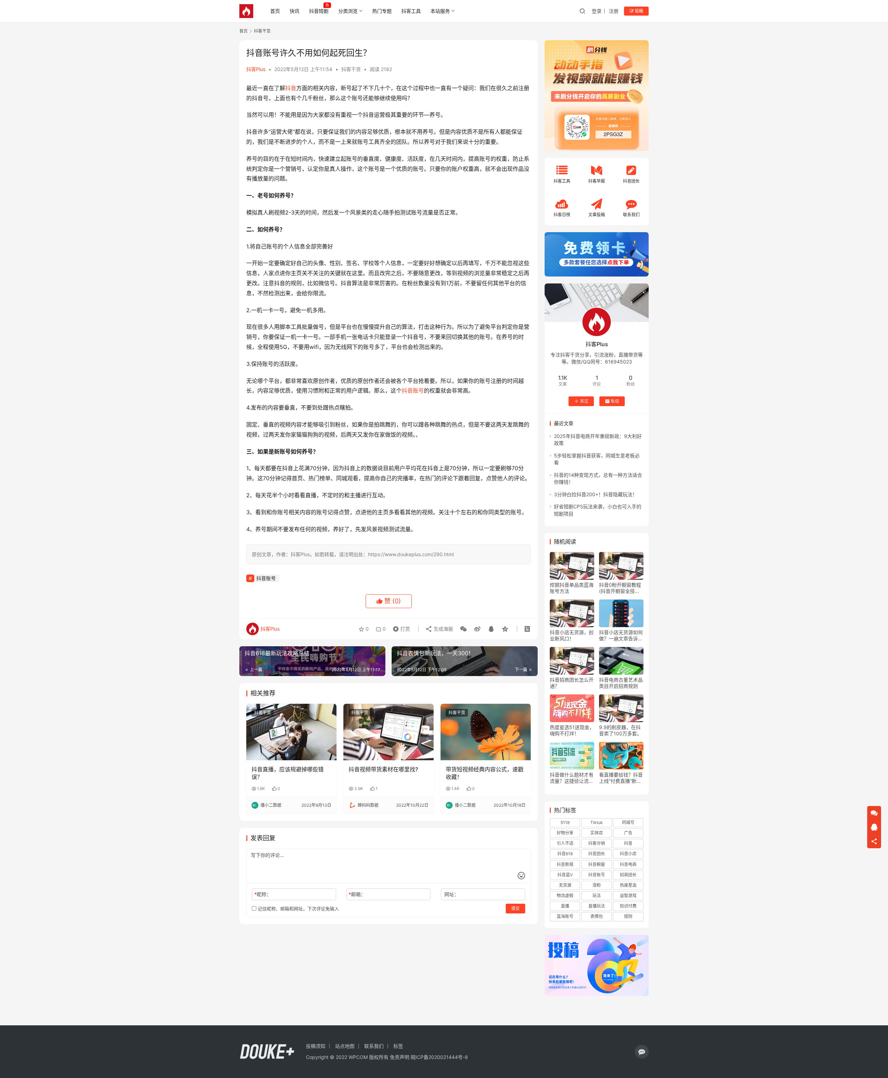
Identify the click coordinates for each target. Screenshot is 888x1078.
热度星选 (628, 885)
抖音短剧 (318, 11)
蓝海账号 (565, 916)
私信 (615, 401)
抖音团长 (596, 853)
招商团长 (628, 874)
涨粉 (596, 885)
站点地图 (345, 1046)
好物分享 (565, 832)
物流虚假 (565, 895)
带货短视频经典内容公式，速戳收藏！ (484, 773)
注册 (613, 11)
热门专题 (382, 11)
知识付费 (628, 906)
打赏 (400, 627)
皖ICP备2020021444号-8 (439, 1057)
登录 (596, 11)
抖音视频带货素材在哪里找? (383, 769)
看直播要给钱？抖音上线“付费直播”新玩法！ (621, 778)
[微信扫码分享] (463, 629)
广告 (628, 832)
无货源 (565, 885)
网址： (451, 894)
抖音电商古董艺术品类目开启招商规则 (621, 683)
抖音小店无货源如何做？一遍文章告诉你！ (621, 635)
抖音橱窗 (596, 864)
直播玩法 (596, 906)
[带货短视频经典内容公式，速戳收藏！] (486, 732)
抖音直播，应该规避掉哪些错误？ (287, 773)
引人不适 (565, 843)
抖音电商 (628, 864)
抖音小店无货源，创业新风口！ (572, 635)
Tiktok (596, 822)
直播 (565, 906)
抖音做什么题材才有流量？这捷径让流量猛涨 (572, 778)
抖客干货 (351, 69)
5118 (565, 822)
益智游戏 (628, 895)
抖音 (290, 88)
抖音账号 (413, 390)
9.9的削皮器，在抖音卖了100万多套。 (620, 730)
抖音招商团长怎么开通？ (572, 683)
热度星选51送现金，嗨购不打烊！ (572, 730)
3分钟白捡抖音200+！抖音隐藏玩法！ (595, 494)
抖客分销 (596, 843)
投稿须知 (315, 1046)
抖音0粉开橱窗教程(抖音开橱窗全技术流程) (620, 588)
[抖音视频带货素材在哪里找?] (388, 732)
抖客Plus (255, 69)
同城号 (628, 822)
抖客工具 (411, 11)
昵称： (262, 894)
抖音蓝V (565, 874)
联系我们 (374, 1046)
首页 (275, 11)
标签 (398, 1046)
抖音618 (565, 853)
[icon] (642, 1052)
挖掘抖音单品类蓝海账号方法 (572, 588)
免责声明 (399, 1057)
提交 (515, 908)
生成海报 (442, 629)
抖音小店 (628, 853)
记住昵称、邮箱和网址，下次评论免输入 (297, 908)
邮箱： (357, 894)
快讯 (294, 11)
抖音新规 (565, 864)
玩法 (596, 895)
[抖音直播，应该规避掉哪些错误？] (291, 732)
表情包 (596, 916)
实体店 (596, 832)
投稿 (638, 11)
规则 (628, 916)
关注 (584, 401)
